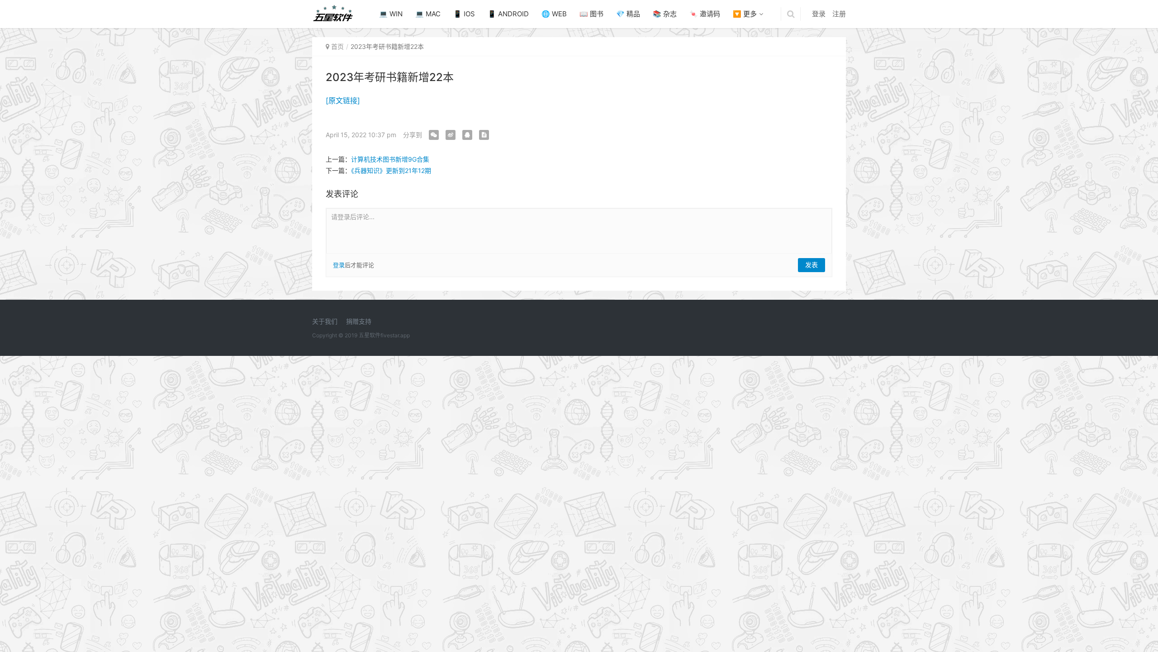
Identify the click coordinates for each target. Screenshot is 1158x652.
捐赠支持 (358, 321)
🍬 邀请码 (704, 14)
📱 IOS (464, 14)
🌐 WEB (554, 14)
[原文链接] (343, 100)
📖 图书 (591, 14)
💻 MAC (428, 14)
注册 (839, 14)
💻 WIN (391, 14)
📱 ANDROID (508, 14)
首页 (337, 46)
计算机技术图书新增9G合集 (390, 159)
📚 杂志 (665, 14)
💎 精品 (628, 14)
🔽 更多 (745, 14)
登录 (819, 14)
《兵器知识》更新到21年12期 (391, 170)
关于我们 (324, 321)
